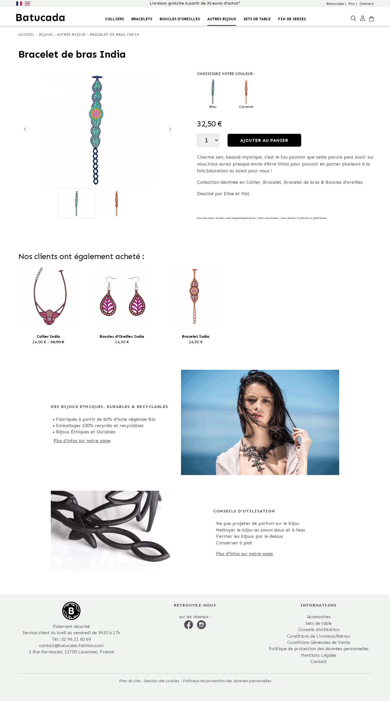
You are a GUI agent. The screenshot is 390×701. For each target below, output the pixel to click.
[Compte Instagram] (201, 624)
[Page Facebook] (189, 624)
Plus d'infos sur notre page (82, 440)
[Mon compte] (362, 18)
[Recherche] (353, 18)
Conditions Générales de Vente (318, 642)
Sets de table (257, 19)
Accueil (26, 35)
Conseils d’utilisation (318, 629)
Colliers (114, 19)
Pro (352, 4)
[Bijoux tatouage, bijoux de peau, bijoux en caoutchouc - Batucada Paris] (40, 17)
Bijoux (46, 35)
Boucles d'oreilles (180, 19)
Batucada (335, 4)
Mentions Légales (318, 655)
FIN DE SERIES (292, 19)
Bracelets (141, 19)
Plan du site (129, 680)
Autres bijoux (221, 19)
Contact (366, 4)
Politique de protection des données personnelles (319, 648)
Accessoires (319, 616)
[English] (28, 3)
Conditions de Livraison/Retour (319, 636)
